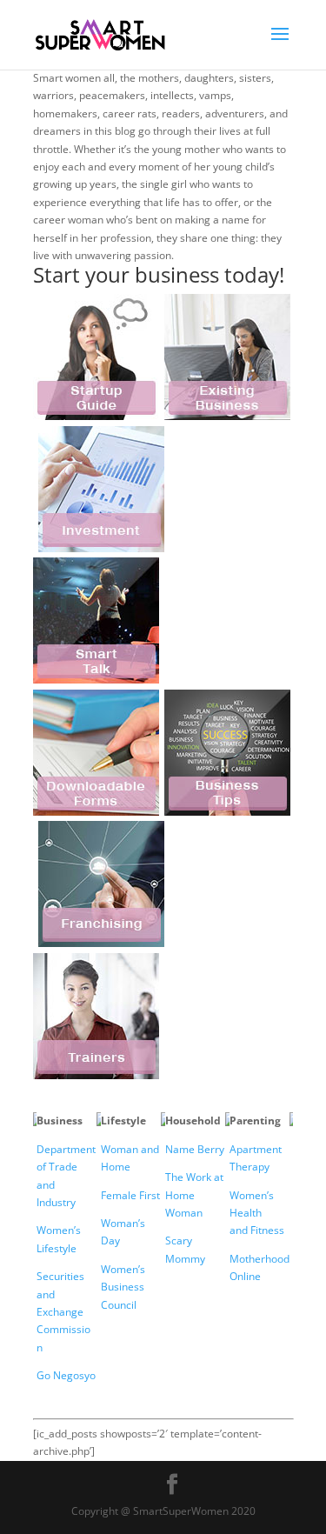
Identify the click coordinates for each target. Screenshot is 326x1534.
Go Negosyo (66, 1375)
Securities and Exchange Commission (63, 1312)
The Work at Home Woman (194, 1195)
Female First (130, 1195)
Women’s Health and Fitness (257, 1213)
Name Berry (194, 1149)
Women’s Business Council (123, 1287)
